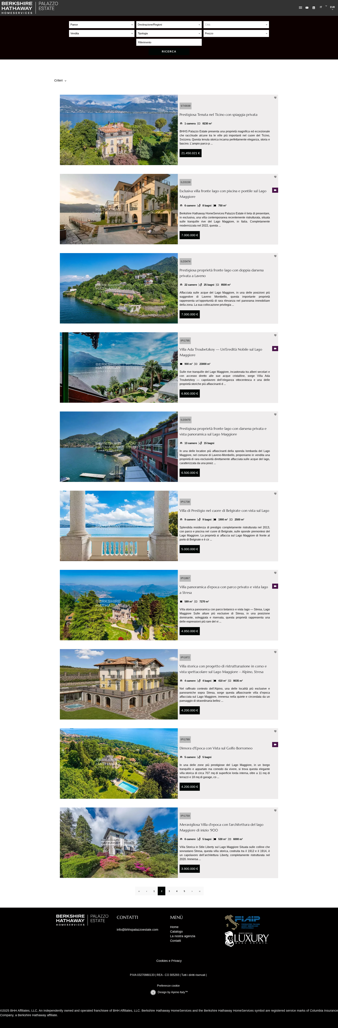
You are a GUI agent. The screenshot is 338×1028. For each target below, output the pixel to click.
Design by (172, 992)
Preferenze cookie (168, 985)
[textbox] (236, 24)
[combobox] (101, 24)
